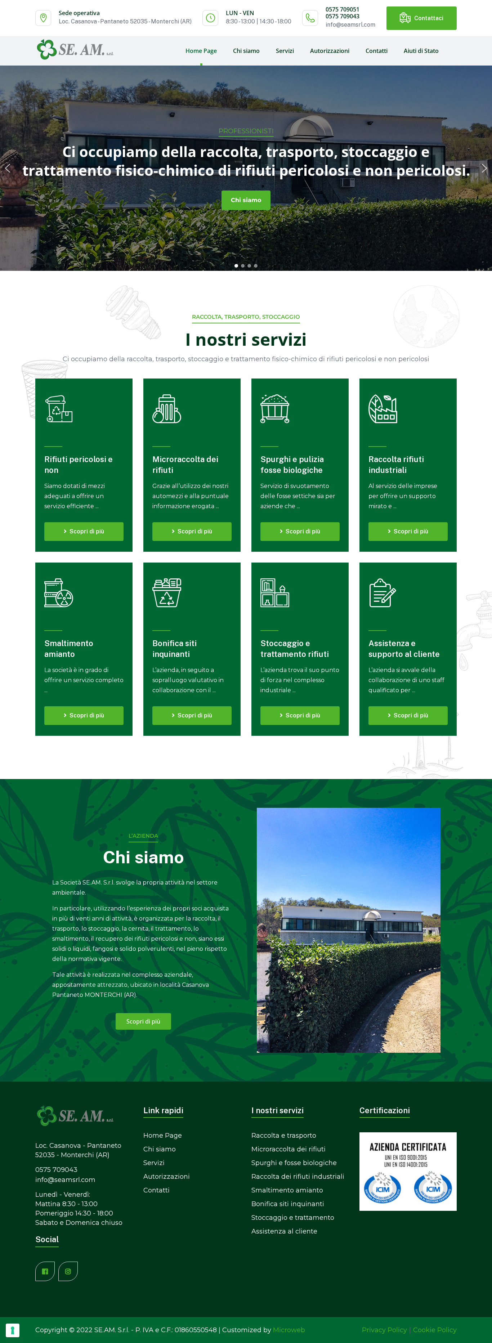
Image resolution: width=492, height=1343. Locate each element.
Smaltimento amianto (287, 1190)
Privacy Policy (384, 1330)
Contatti (377, 51)
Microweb (289, 1330)
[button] (7, 168)
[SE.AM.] (75, 49)
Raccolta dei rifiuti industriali (297, 1176)
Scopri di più (87, 531)
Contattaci (428, 18)
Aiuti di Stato (421, 51)
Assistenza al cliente (284, 1231)
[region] (246, 168)
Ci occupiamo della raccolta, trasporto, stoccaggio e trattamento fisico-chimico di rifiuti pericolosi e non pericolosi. (246, 161)
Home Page (201, 51)
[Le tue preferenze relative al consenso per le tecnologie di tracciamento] (12, 1330)
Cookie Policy (435, 1330)
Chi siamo (246, 51)
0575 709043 (342, 16)
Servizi (285, 51)
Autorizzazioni (329, 51)
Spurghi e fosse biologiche (294, 1163)
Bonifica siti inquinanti (287, 1204)
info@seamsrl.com (350, 24)
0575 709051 (342, 9)
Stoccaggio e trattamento (292, 1217)
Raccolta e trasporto (283, 1135)
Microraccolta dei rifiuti (288, 1149)
